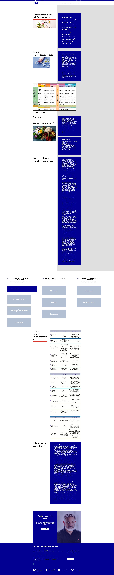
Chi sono (79, 3)
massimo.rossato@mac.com (37, 560)
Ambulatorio (75, 3)
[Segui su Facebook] (33, 564)
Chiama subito (45, 528)
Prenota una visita (78, 0)
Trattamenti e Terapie (65, 3)
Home (60, 3)
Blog (70, 3)
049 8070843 (70, 558)
